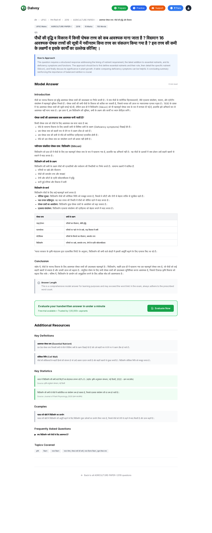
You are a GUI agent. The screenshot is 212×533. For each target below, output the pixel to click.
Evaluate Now (162, 308)
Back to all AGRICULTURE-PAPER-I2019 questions (107, 475)
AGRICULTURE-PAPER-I (84, 20)
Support (159, 8)
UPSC (43, 20)
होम (35, 20)
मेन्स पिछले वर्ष (55, 20)
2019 (67, 20)
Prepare (122, 8)
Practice (141, 8)
